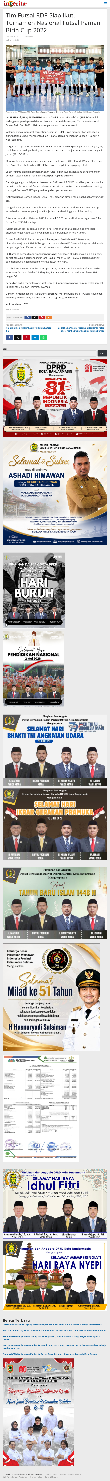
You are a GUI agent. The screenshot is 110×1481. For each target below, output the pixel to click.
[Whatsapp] (43, 337)
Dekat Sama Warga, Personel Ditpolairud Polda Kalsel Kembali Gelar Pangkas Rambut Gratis (81, 327)
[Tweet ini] (17, 337)
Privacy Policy (36, 1477)
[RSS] (49, 317)
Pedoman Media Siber (69, 1474)
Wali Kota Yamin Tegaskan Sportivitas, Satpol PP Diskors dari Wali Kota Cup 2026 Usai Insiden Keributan (54, 1330)
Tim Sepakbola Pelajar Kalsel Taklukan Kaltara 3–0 (28, 327)
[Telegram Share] (35, 337)
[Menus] (105, 3)
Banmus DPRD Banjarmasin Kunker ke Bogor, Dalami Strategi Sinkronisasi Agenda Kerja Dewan (50, 1354)
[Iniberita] (15, 3)
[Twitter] (35, 317)
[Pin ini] (26, 337)
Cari (5, 348)
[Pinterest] (42, 317)
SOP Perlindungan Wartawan (15, 1477)
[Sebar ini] (9, 337)
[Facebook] (27, 317)
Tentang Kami (51, 1474)
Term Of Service (51, 1477)
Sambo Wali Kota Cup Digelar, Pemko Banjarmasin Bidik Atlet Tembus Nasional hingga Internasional (52, 1324)
